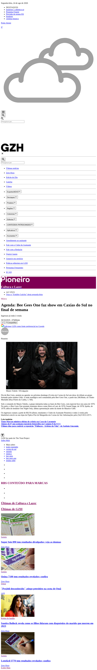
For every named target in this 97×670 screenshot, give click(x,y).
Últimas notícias (12, 168)
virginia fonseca (12, 19)
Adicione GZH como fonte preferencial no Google (24, 326)
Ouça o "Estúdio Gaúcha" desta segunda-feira (24, 294)
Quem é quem (11, 254)
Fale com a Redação (14, 249)
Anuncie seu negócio (14, 259)
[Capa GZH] (48, 127)
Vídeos (9, 186)
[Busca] (3, 115)
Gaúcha (9, 182)
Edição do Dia (12, 177)
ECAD (9, 272)
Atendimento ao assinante (16, 240)
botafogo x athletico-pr (15, 10)
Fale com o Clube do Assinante (18, 245)
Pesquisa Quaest (12, 12)
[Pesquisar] (3, 159)
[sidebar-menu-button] (3, 112)
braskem (9, 16)
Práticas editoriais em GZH (17, 263)
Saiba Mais (5, 440)
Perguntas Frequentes (14, 268)
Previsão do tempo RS (15, 14)
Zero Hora (10, 173)
